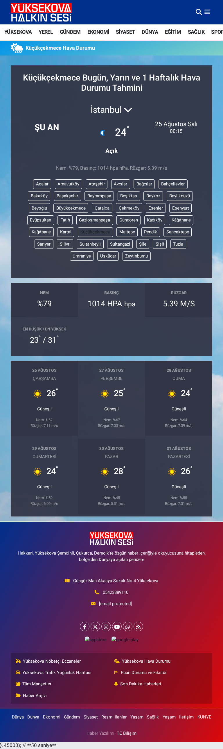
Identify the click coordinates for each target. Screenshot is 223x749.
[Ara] (199, 12)
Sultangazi (120, 244)
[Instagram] (106, 626)
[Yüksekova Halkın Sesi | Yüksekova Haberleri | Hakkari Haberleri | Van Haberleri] (41, 12)
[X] (95, 626)
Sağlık (153, 717)
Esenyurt (180, 208)
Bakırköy (39, 196)
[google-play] (125, 639)
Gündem (72, 717)
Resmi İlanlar (114, 717)
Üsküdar (108, 256)
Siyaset (91, 717)
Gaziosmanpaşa (94, 220)
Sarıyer (44, 244)
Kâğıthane (181, 220)
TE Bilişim (126, 733)
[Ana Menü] (207, 12)
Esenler (155, 208)
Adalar (42, 184)
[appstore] (95, 639)
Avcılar (120, 184)
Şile (142, 244)
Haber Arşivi (35, 695)
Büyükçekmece (71, 208)
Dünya (18, 717)
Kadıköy (154, 220)
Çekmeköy (129, 208)
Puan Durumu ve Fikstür (144, 672)
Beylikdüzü (179, 196)
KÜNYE (204, 717)
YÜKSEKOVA (18, 32)
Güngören (128, 220)
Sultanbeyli (90, 244)
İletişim (186, 717)
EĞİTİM (173, 32)
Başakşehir (67, 196)
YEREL (46, 32)
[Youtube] (117, 626)
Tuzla (178, 244)
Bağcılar (144, 184)
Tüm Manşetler (36, 684)
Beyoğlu (39, 208)
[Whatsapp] (127, 626)
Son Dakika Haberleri (140, 684)
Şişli (160, 244)
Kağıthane (41, 232)
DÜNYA (150, 32)
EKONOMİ (98, 32)
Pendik (150, 232)
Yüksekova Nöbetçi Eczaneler (52, 661)
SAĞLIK (196, 32)
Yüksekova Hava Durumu (146, 661)
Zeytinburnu (136, 256)
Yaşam (136, 717)
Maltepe (127, 232)
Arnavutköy (68, 184)
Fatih (65, 220)
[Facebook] (84, 626)
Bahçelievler (173, 184)
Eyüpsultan (40, 220)
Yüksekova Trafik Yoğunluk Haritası (56, 672)
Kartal (65, 232)
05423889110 (115, 592)
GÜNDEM (70, 32)
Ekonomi (51, 717)
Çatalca (102, 208)
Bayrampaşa (99, 196)
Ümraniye (82, 256)
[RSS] (138, 626)
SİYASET (125, 32)
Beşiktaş (128, 196)
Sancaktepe (177, 232)
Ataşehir (97, 184)
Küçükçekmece (95, 232)
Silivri (65, 244)
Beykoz (153, 196)
